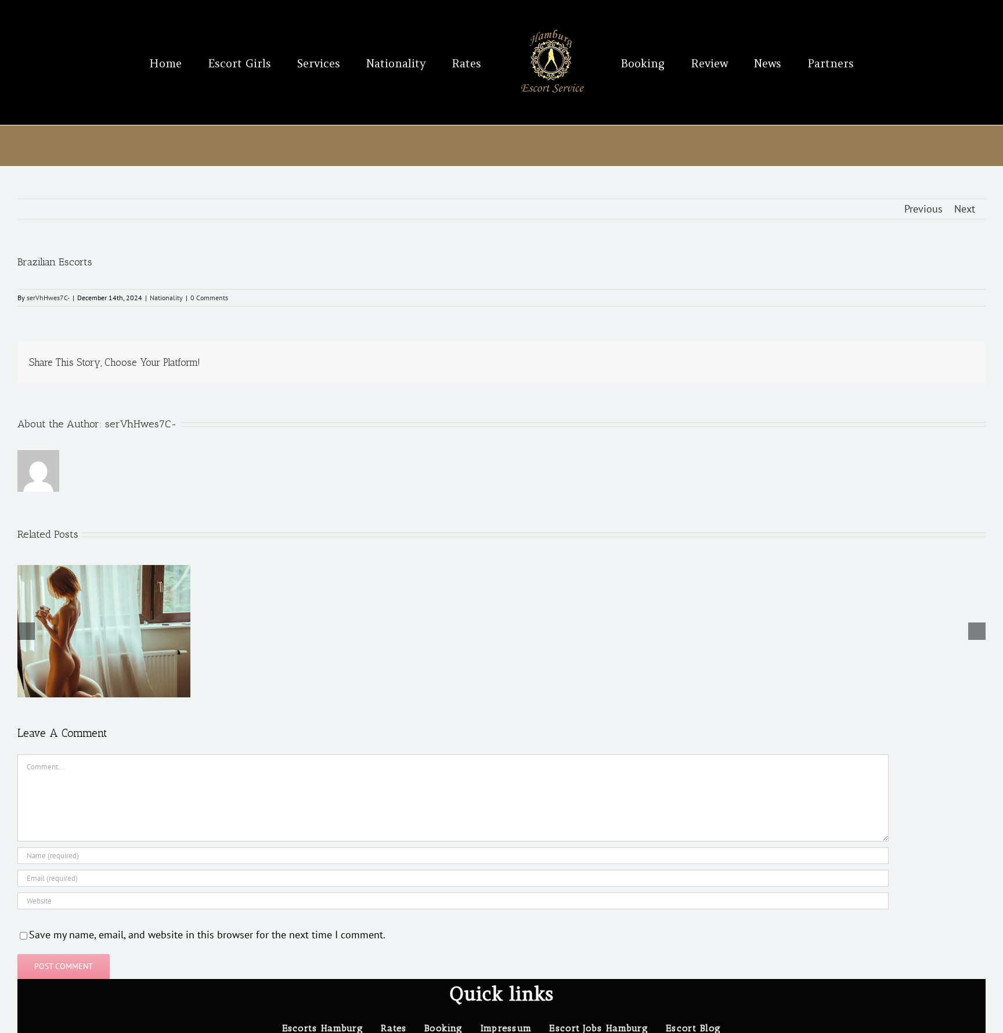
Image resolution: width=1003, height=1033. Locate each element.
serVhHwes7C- (48, 297)
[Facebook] (821, 363)
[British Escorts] (103, 571)
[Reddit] (859, 363)
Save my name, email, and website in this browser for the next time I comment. (207, 934)
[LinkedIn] (877, 363)
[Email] (970, 363)
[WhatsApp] (896, 363)
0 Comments (209, 297)
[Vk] (951, 363)
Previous (923, 208)
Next (964, 208)
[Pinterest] (933, 363)
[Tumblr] (914, 363)
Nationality (166, 297)
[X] (840, 363)
